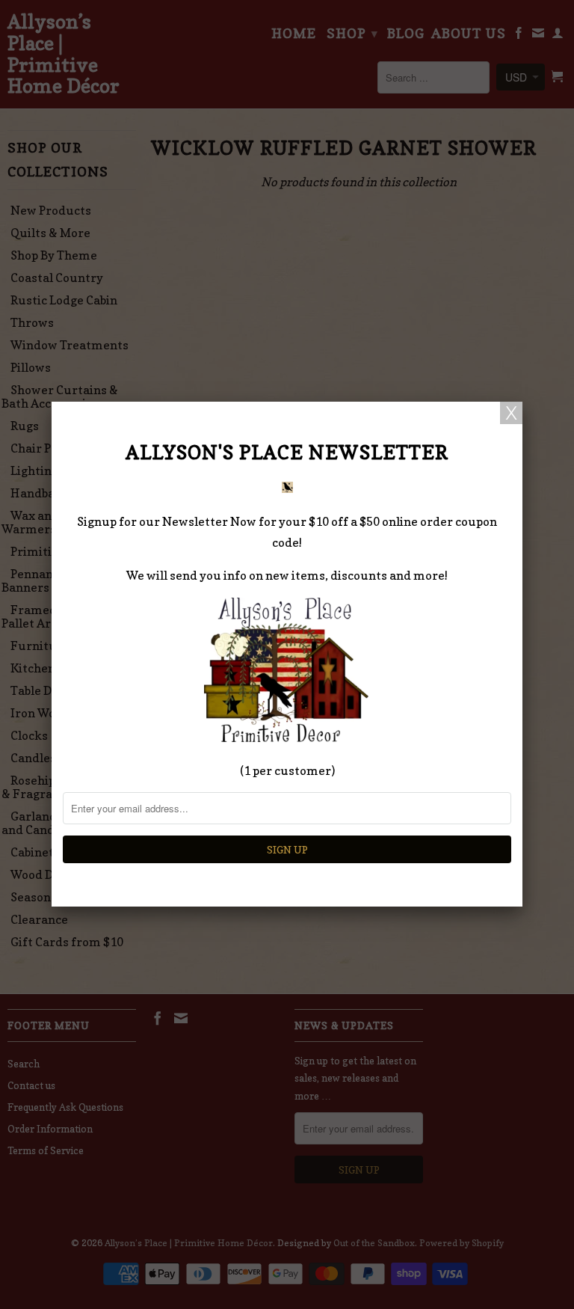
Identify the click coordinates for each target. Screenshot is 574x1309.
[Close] (511, 413)
